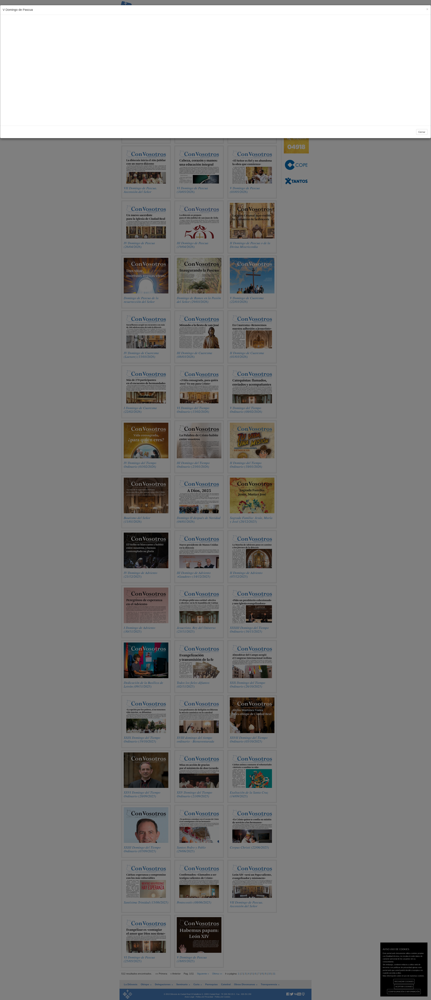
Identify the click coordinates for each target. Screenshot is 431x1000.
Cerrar (421, 132)
